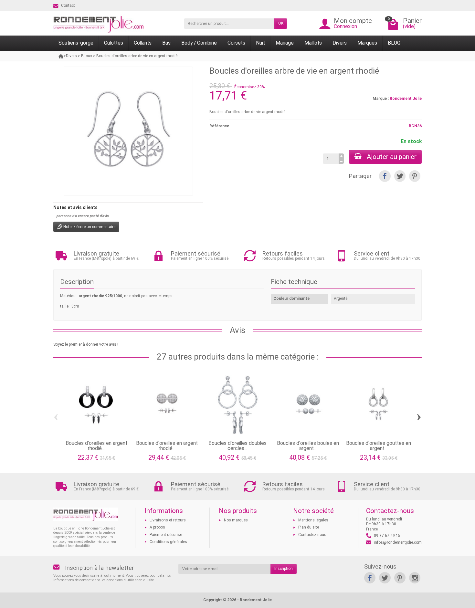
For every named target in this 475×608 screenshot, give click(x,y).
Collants (143, 43)
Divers (339, 43)
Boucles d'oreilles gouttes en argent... (378, 445)
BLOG (394, 43)
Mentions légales (313, 520)
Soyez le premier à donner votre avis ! (85, 344)
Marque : (381, 98)
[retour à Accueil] (61, 56)
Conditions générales (168, 542)
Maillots (313, 43)
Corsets (236, 43)
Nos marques (236, 520)
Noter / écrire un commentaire (88, 227)
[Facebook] (384, 176)
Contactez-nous (312, 534)
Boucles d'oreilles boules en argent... (308, 445)
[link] (369, 577)
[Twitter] (400, 176)
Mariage (285, 43)
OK (280, 23)
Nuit (260, 43)
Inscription (283, 568)
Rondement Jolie (406, 98)
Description (77, 282)
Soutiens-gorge (75, 43)
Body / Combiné (199, 43)
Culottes (113, 43)
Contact (68, 5)
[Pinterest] (414, 176)
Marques (367, 43)
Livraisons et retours (168, 520)
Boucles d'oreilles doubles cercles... (237, 445)
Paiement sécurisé (166, 534)
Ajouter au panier (392, 157)
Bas (166, 43)
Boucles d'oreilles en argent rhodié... (96, 445)
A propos (157, 527)
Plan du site (308, 527)
